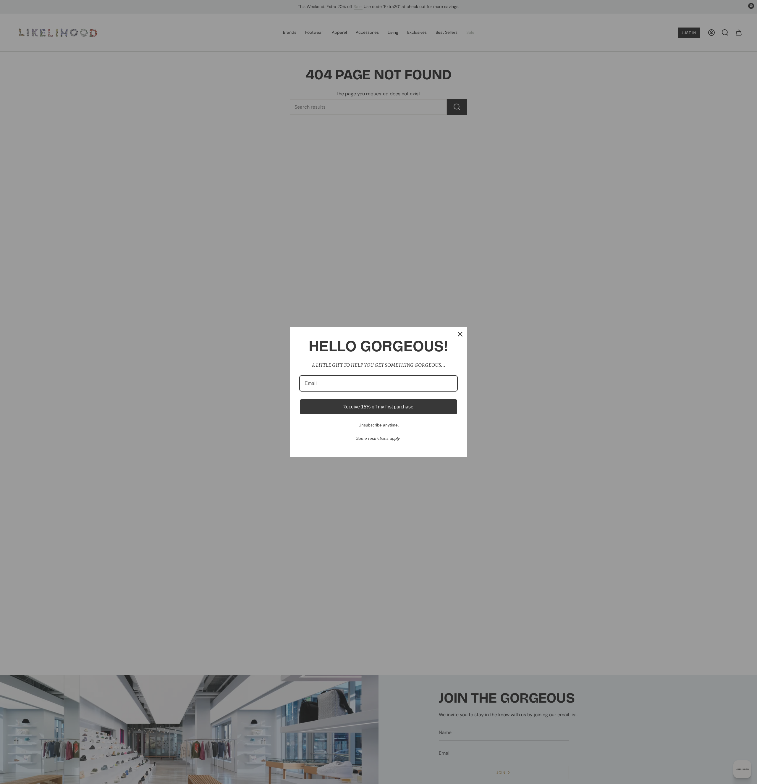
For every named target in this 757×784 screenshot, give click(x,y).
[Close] (460, 334)
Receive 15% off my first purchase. (378, 406)
